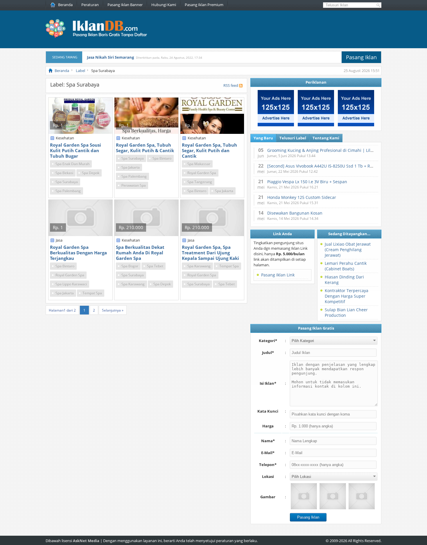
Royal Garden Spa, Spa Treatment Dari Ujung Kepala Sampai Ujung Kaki (210, 252)
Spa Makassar (198, 163)
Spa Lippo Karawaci (71, 284)
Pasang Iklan (361, 57)
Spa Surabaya (66, 181)
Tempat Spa (92, 293)
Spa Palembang (68, 190)
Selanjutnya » (112, 310)
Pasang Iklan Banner (125, 4)
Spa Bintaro (161, 158)
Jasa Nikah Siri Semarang (110, 57)
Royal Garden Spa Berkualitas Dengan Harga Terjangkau (78, 252)
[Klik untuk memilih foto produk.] (304, 496)
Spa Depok (90, 172)
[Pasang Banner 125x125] (275, 124)
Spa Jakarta (130, 167)
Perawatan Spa (133, 185)
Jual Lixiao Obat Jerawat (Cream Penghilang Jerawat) (348, 249)
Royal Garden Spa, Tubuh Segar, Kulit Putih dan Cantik (209, 150)
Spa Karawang (133, 284)
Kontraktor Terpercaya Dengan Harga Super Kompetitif (346, 296)
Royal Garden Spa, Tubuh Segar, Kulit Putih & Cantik (145, 147)
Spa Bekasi (64, 172)
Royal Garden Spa (201, 172)
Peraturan (90, 4)
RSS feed (230, 85)
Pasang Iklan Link (278, 275)
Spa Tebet (155, 266)
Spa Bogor (129, 266)
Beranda (65, 4)
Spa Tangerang (199, 181)
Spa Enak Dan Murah (72, 163)
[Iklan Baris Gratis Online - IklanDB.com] (100, 36)
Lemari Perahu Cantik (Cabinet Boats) (346, 265)
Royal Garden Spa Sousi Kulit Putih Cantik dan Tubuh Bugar (75, 150)
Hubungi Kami (163, 4)
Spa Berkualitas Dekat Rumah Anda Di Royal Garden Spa (140, 252)
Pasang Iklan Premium (204, 4)
